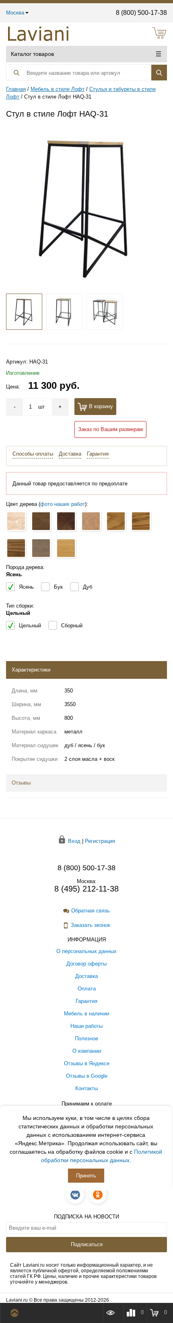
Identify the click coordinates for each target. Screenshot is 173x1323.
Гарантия (98, 454)
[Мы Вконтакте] (75, 1195)
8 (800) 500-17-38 (141, 12)
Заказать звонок (90, 925)
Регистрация (100, 841)
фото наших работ (62, 504)
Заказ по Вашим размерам (110, 429)
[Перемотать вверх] (16, 1313)
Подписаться (87, 1244)
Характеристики (31, 670)
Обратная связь (90, 911)
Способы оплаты (32, 454)
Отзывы (21, 783)
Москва (15, 13)
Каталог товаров (32, 54)
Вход (74, 841)
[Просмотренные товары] (113, 1312)
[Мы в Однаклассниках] (98, 1195)
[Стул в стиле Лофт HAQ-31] (86, 206)
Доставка (70, 454)
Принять (86, 1176)
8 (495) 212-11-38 (86, 888)
